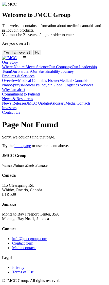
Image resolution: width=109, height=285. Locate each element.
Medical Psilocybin (37, 85)
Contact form (22, 243)
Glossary (58, 103)
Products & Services (18, 76)
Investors (9, 108)
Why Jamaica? (13, 89)
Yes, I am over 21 (17, 52)
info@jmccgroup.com (29, 238)
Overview (10, 80)
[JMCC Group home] (9, 58)
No (37, 52)
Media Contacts (77, 103)
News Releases (14, 103)
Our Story (10, 62)
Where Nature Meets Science (25, 67)
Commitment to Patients (21, 94)
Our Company (60, 67)
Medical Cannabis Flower (38, 80)
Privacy (18, 267)
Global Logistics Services (72, 85)
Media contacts (24, 248)
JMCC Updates (38, 103)
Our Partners (21, 71)
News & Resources (17, 99)
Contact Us (11, 112)
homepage (22, 146)
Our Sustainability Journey (52, 71)
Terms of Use (23, 272)
